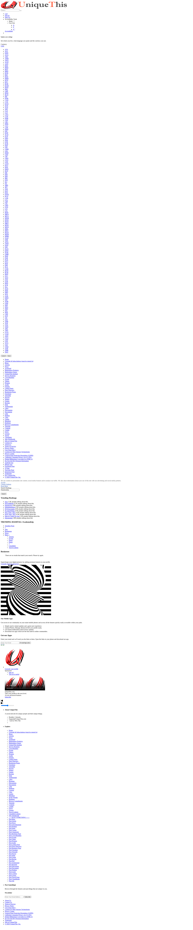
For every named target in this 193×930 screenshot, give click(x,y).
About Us (8, 900)
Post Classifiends (14, 879)
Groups (11, 810)
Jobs (6, 529)
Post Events (12, 837)
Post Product (13, 826)
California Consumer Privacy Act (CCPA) (18, 915)
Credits (11, 806)
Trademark (8, 920)
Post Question (13, 850)
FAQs (11, 808)
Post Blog (12, 819)
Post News (12, 823)
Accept (3, 482)
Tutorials (11, 803)
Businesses (8, 531)
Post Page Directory (15, 846)
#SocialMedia (9, 503)
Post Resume (13, 864)
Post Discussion (14, 866)
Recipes (11, 774)
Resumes (12, 781)
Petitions (11, 788)
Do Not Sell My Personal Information (17, 918)
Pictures (11, 754)
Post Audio (12, 843)
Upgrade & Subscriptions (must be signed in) (23, 732)
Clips (10, 792)
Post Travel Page (14, 877)
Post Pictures (13, 841)
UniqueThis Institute (15, 745)
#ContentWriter (10, 511)
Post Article (12, 821)
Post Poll (11, 861)
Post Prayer (12, 854)
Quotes (11, 772)
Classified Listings (15, 814)
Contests (11, 805)
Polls (10, 776)
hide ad (11, 672)
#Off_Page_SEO (10, 514)
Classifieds (12, 546)
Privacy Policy (9, 906)
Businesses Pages (14, 763)
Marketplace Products (16, 741)
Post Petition (13, 870)
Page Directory (13, 761)
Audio (11, 756)
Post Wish (12, 855)
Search (4, 494)
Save (9, 356)
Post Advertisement (15, 825)
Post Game (12, 872)
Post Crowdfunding (15, 835)
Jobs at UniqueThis (11, 922)
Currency (4, 44)
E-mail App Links (25, 643)
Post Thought (13, 852)
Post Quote (12, 857)
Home (11, 730)
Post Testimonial (14, 863)
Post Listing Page (14, 845)
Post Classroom (14, 832)
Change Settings (6, 484)
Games (11, 794)
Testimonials (13, 777)
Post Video (12, 839)
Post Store (12, 828)
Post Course (12, 830)
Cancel (4, 356)
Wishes (11, 770)
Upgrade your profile (11, 669)
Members (12, 796)
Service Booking (14, 747)
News (7, 533)
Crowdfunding (13, 748)
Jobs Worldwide (14, 815)
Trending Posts (9, 526)
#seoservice (9, 505)
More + (7, 535)
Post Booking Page (15, 834)
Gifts (10, 786)
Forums (11, 757)
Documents (12, 785)
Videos (11, 752)
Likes (10, 779)
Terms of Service (10, 904)
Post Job (11, 881)
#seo (6, 502)
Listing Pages (13, 759)
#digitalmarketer (10, 507)
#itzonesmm (9, 518)
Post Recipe (12, 859)
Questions (12, 765)
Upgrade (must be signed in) (10, 564)
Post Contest (13, 874)
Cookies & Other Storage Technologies (17, 909)
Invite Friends (13, 797)
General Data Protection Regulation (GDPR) (19, 913)
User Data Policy (10, 908)
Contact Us (8, 902)
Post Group (12, 875)
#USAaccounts (10, 509)
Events (11, 538)
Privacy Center (9, 911)
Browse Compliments (16, 801)
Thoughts (12, 767)
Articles (11, 537)
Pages (11, 540)
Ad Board (12, 739)
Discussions (12, 783)
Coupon (11, 790)
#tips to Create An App (12, 516)
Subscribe (8, 697)
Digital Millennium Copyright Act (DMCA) (19, 917)
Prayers (11, 768)
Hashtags (12, 799)
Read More (4, 486)
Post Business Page (15, 848)
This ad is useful (14, 674)
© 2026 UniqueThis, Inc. (13, 924)
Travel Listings (13, 547)
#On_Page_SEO (10, 512)
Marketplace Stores (15, 743)
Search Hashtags (6, 488)
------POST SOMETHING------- (19, 817)
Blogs (11, 734)
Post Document (14, 868)
